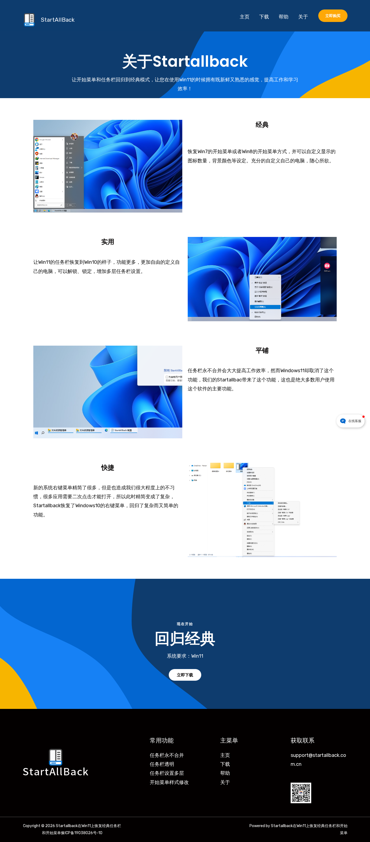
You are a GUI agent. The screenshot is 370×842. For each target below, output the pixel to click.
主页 (225, 755)
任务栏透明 (162, 764)
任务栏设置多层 (167, 773)
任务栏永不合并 (167, 755)
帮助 (225, 773)
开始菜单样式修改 (169, 782)
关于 (225, 782)
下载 (225, 764)
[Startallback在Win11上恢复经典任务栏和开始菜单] (29, 20)
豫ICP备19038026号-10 (81, 833)
